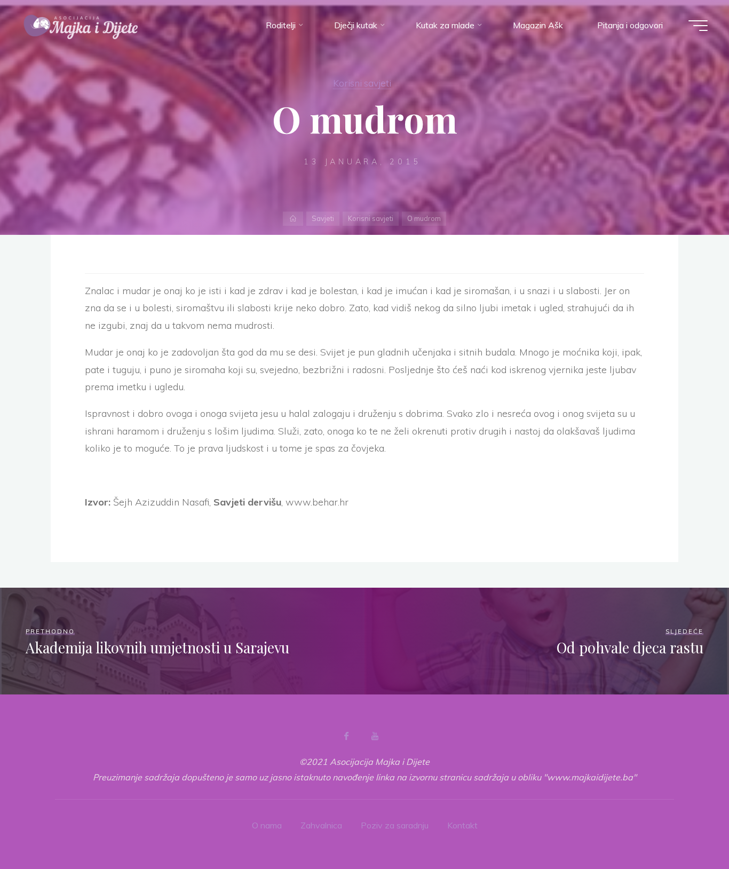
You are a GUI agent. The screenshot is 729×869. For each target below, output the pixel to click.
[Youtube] (374, 736)
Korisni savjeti (362, 83)
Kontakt (462, 825)
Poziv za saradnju (395, 825)
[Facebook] (346, 736)
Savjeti (323, 218)
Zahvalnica (321, 825)
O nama (267, 825)
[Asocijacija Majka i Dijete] (81, 25)
